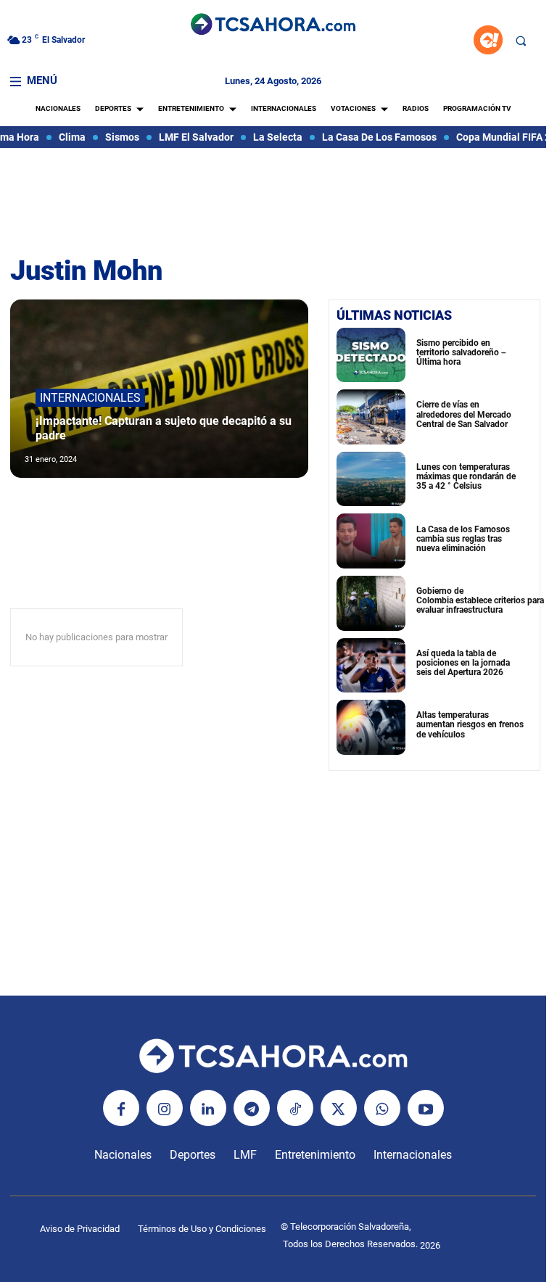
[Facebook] (121, 1108)
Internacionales (90, 398)
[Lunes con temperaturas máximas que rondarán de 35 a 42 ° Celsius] (371, 479)
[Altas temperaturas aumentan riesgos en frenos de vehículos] (371, 727)
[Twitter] (339, 1108)
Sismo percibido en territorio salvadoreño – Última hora (461, 352)
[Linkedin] (208, 1108)
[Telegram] (252, 1108)
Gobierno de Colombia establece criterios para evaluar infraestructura (480, 600)
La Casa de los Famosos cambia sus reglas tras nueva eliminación (463, 538)
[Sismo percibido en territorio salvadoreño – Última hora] (371, 355)
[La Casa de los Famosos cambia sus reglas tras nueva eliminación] (371, 540)
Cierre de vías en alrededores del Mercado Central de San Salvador (463, 414)
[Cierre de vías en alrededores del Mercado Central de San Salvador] (371, 416)
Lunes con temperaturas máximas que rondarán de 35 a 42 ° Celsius (466, 476)
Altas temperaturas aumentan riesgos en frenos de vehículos (470, 724)
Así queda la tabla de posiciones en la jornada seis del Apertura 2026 (463, 662)
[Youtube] (426, 1108)
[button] (521, 40)
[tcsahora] (273, 25)
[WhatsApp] (382, 1108)
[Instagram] (165, 1108)
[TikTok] (295, 1108)
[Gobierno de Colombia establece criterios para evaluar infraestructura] (371, 603)
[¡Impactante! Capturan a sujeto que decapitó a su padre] (159, 389)
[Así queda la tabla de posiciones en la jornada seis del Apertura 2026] (371, 665)
